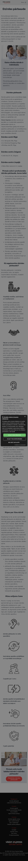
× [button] (24, 416)
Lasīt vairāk (12, 431)
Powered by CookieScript (20, 444)
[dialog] (14, 430)
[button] (14, 442)
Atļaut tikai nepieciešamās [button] (14, 439)
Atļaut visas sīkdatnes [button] (14, 435)
